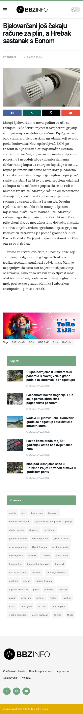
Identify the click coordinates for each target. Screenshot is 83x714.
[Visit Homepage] (39, 9)
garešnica (49, 529)
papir (36, 589)
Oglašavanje (10, 677)
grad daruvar (61, 538)
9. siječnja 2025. (33, 57)
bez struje (37, 512)
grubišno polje (60, 546)
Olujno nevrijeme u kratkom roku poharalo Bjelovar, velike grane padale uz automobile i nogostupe (50, 375)
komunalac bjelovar (38, 563)
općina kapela (44, 580)
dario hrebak (16, 529)
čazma (57, 614)
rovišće (67, 597)
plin (55, 342)
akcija (12, 512)
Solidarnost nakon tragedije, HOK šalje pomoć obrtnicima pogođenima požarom (49, 399)
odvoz (26, 580)
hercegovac (16, 555)
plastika (49, 589)
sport (12, 606)
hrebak (43, 342)
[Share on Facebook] (12, 113)
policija (63, 589)
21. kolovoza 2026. (39, 385)
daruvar (33, 529)
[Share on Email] (70, 113)
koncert (59, 563)
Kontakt (26, 677)
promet (40, 597)
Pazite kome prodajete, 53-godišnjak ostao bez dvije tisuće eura (49, 444)
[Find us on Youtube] (26, 691)
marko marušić (18, 572)
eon (31, 342)
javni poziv (62, 555)
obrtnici (13, 580)
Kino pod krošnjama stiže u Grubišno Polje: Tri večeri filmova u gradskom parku (51, 467)
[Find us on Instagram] (16, 691)
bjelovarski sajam (19, 521)
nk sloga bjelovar (57, 572)
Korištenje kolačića (14, 671)
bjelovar (18, 342)
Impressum (63, 671)
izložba (46, 555)
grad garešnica (18, 546)
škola (70, 614)
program (26, 597)
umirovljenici (59, 606)
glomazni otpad (18, 538)
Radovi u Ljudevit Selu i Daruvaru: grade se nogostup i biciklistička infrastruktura (50, 422)
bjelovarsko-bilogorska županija (53, 521)
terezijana (26, 606)
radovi (53, 597)
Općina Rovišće (18, 589)
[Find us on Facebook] (7, 691)
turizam (42, 606)
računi (67, 342)
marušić (36, 572)
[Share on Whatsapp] (32, 113)
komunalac (15, 563)
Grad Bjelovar (40, 538)
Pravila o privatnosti (40, 671)
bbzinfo (11, 57)
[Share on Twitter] (51, 113)
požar (12, 597)
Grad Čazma (39, 546)
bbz (24, 512)
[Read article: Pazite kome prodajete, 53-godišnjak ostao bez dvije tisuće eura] (15, 444)
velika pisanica (18, 614)
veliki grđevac (40, 614)
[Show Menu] (5, 9)
